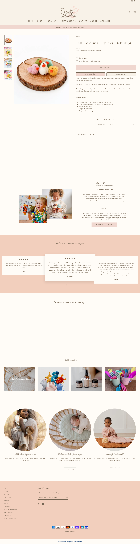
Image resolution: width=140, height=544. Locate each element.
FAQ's (5, 521)
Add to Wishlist (90, 74)
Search (6, 503)
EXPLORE (25, 471)
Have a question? (106, 124)
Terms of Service (8, 512)
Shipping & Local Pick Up (10, 509)
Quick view (20, 338)
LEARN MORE (114, 467)
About (93, 21)
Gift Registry (7, 497)
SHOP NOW (70, 469)
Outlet (83, 21)
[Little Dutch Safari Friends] (25, 430)
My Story (6, 500)
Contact (6, 491)
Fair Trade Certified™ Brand (112, 194)
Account (105, 21)
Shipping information (106, 119)
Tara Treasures (83, 39)
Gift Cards (7, 506)
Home (30, 21)
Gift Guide (68, 21)
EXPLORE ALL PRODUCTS (104, 224)
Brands (52, 21)
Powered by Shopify (70, 531)
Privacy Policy (7, 515)
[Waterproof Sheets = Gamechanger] (70, 430)
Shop (40, 21)
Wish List (6, 494)
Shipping (85, 50)
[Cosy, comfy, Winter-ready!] (114, 430)
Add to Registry (121, 74)
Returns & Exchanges (10, 518)
